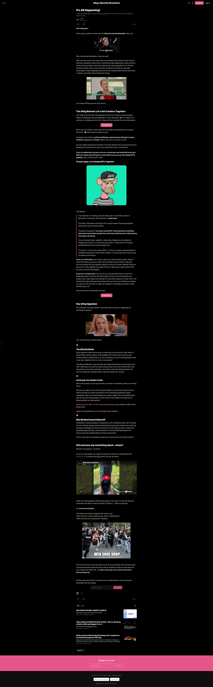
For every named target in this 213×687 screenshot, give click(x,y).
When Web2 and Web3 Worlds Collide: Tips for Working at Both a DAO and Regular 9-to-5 (98, 623)
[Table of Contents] (2, 343)
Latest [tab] (82, 605)
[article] (106, 614)
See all (80, 650)
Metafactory (80, 457)
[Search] (189, 3)
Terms (109, 675)
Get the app (114, 679)
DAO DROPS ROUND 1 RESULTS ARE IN (91, 610)
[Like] (77, 617)
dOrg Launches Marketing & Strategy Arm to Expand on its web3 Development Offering (98, 636)
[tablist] (80, 605)
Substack (98, 683)
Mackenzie (86, 628)
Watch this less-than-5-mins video (89, 404)
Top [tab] (78, 605)
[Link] (74, 111)
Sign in (208, 3)
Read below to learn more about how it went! (89, 612)
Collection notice (116, 675)
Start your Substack (102, 679)
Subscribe (199, 3)
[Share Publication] (192, 3)
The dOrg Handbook (85, 349)
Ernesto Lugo (87, 643)
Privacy (105, 675)
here (95, 411)
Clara (81, 18)
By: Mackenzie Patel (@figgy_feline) (86, 626)
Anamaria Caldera (88, 614)
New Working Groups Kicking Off (90, 419)
